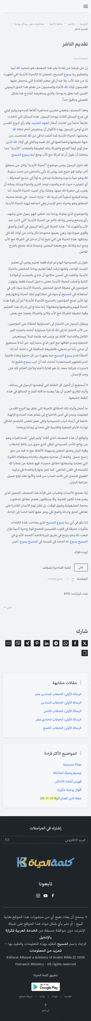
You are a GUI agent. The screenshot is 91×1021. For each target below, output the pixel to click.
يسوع (67, 74)
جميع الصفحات (55, 578)
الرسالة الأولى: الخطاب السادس (61, 702)
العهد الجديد (41, 122)
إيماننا (42, 996)
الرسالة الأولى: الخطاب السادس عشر (58, 694)
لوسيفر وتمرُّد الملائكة (67, 772)
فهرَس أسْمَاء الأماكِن (68, 781)
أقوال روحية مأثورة (69, 789)
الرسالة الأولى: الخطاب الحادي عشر (58, 719)
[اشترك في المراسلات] (7, 840)
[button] (86, 6)
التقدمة (68, 996)
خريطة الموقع (26, 996)
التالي (81, 567)
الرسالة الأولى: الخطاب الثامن (62, 710)
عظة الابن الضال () (60, 798)
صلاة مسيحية (72, 764)
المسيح (16, 154)
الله (18, 67)
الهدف (55, 996)
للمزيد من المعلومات (45, 950)
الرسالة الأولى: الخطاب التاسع (62, 727)
